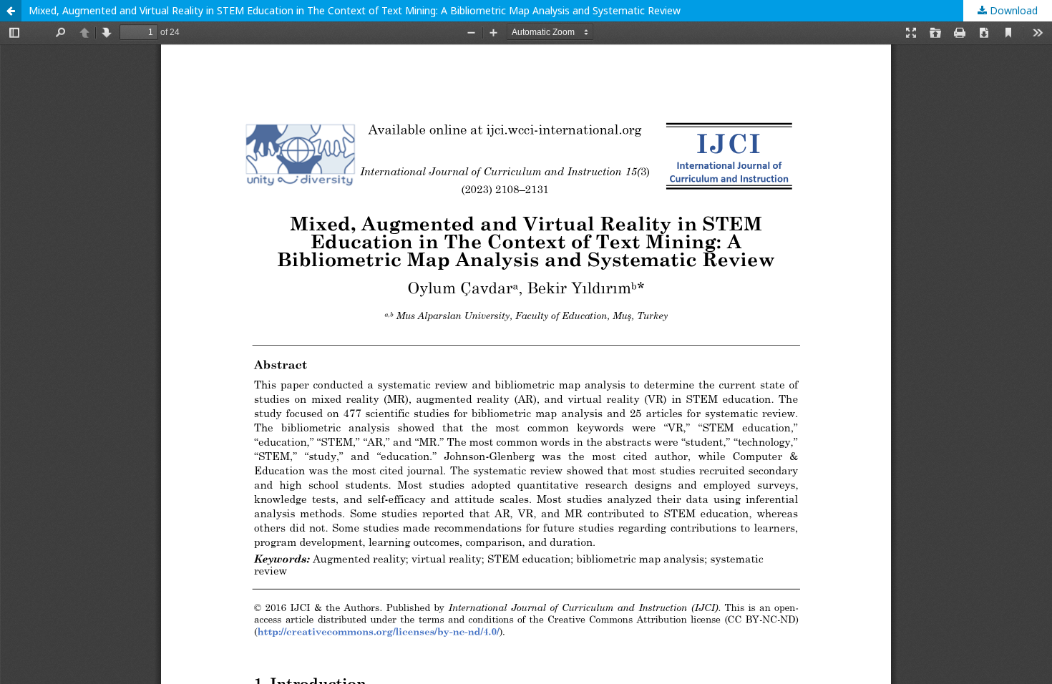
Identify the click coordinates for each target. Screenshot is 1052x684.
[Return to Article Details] (10, 10)
